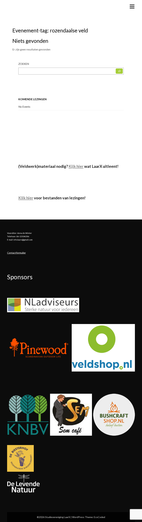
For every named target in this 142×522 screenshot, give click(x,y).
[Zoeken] (119, 71)
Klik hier (25, 198)
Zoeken (23, 63)
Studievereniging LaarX (28, 6)
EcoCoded (99, 517)
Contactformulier (16, 252)
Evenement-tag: (50, 30)
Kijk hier (76, 166)
